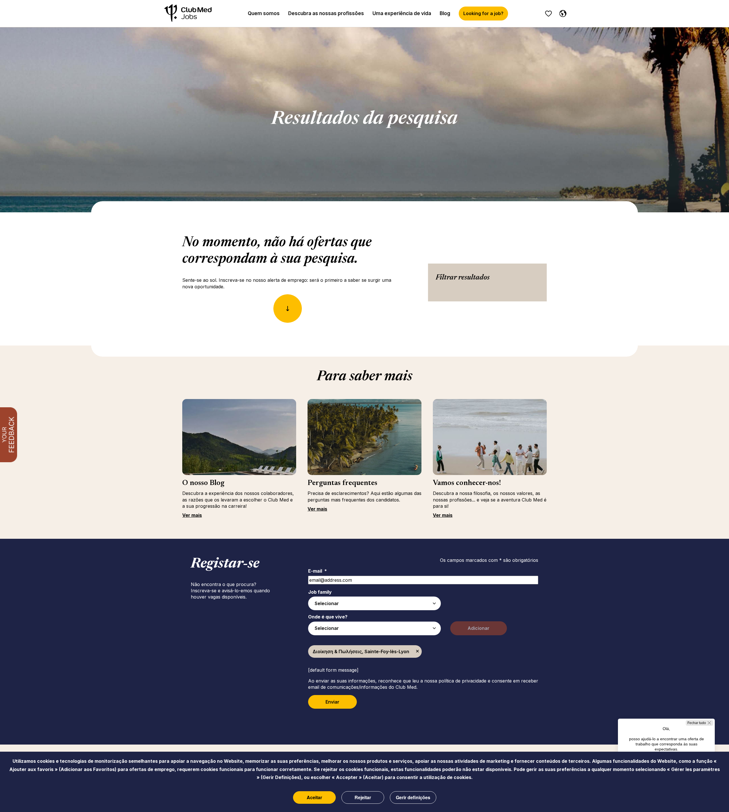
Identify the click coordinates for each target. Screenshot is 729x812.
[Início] (188, 13)
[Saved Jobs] (548, 13)
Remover (417, 651)
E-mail (317, 571)
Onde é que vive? (327, 617)
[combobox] (374, 603)
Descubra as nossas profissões (326, 13)
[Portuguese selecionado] (561, 12)
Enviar (332, 702)
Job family (320, 592)
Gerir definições (413, 797)
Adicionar (479, 628)
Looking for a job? (483, 13)
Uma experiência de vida (401, 13)
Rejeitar (363, 797)
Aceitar (314, 797)
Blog (445, 13)
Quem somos (264, 13)
